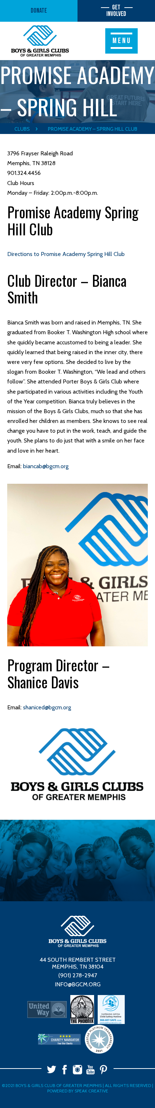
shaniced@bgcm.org (47, 707)
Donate (39, 10)
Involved (116, 11)
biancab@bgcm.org (45, 466)
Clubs (22, 129)
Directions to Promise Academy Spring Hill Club (66, 254)
